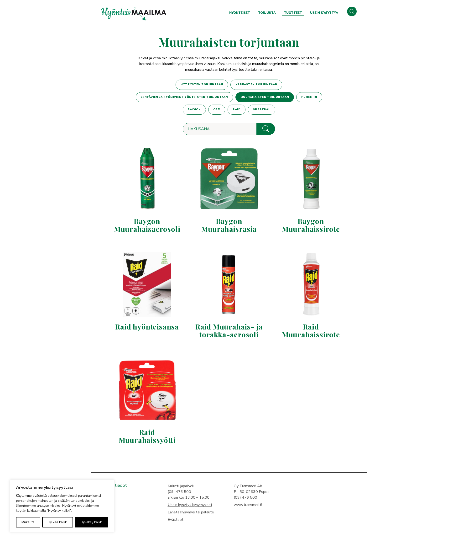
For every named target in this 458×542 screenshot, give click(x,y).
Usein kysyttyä (324, 13)
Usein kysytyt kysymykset (190, 504)
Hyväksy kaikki (92, 522)
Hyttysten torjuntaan (202, 84)
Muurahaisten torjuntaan (264, 97)
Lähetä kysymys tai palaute (191, 512)
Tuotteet (293, 13)
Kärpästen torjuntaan (256, 84)
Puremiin (309, 97)
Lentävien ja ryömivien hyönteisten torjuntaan (184, 97)
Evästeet (175, 519)
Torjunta (267, 13)
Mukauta (28, 522)
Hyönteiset (239, 13)
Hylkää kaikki (58, 522)
